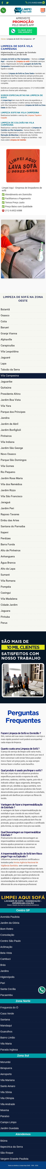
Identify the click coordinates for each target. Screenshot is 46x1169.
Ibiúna (3, 1140)
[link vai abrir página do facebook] (2, 3)
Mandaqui (6, 1025)
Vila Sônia (6, 1092)
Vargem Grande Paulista (14, 1158)
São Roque (6, 1152)
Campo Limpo (8, 1122)
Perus (4, 622)
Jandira (5, 417)
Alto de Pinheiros (10, 550)
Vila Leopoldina (10, 351)
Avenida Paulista (10, 916)
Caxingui (6, 592)
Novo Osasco (8, 454)
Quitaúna (6, 387)
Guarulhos (6, 1031)
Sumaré (5, 574)
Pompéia (6, 586)
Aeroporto (6, 1074)
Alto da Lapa (8, 568)
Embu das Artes (10, 520)
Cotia (4, 321)
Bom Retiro (6, 928)
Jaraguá (5, 502)
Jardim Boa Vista (11, 399)
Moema (4, 1110)
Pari (2, 983)
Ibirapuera (6, 1068)
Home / (4, 39)
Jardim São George (12, 448)
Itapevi (4, 532)
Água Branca (8, 562)
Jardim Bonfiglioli (11, 429)
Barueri (5, 327)
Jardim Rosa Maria (12, 478)
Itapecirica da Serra (11, 1146)
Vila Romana (8, 580)
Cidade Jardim (9, 604)
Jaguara (5, 610)
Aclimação (6, 946)
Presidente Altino (11, 393)
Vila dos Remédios (11, 484)
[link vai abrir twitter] (7, 3)
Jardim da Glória (9, 922)
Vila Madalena (9, 598)
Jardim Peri (7, 508)
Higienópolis (7, 977)
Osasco (5, 315)
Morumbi (5, 1062)
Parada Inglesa (9, 1049)
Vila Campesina (10, 375)
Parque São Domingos (13, 460)
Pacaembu (6, 995)
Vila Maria (6, 1043)
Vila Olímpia (7, 1098)
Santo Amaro (7, 1086)
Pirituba (5, 616)
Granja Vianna (9, 333)
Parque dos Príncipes (13, 411)
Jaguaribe (6, 381)
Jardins (4, 971)
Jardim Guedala (9, 1128)
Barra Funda (8, 544)
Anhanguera (8, 556)
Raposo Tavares (10, 514)
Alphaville (6, 339)
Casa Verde (7, 1013)
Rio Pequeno (8, 472)
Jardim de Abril (9, 423)
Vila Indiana (7, 441)
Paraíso (4, 1116)
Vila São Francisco (11, 496)
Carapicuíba (8, 345)
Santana (5, 1019)
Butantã (5, 309)
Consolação (7, 934)
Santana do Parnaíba (13, 526)
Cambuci (5, 958)
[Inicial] (23, 14)
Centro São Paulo (10, 940)
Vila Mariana (7, 1080)
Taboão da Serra (10, 369)
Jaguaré (5, 357)
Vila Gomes (7, 466)
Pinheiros (6, 435)
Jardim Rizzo (8, 490)
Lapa (3, 363)
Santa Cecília (8, 989)
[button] (3, 250)
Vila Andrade (7, 1104)
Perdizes (6, 538)
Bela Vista (6, 952)
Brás (3, 965)
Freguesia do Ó (9, 1007)
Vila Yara (6, 405)
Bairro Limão (7, 1037)
